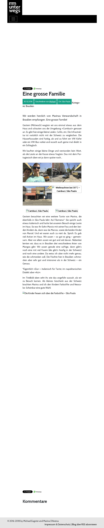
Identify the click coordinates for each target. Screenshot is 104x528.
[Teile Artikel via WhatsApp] (37, 88)
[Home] (14, 7)
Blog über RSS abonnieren (84, 524)
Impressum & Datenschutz (57, 524)
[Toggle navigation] (13, 19)
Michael (52, 101)
